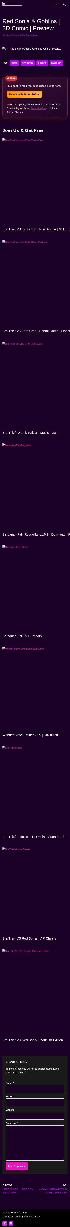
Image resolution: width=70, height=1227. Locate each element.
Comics (6, 35)
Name (10, 1083)
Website (10, 1109)
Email (9, 1096)
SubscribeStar (38, 108)
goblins (42, 63)
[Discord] (11, 1223)
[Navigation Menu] (57, 4)
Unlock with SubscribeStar (24, 94)
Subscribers (32, 35)
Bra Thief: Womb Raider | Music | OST (30, 432)
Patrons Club (18, 35)
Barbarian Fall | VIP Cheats (22, 636)
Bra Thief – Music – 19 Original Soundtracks (34, 836)
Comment (12, 1123)
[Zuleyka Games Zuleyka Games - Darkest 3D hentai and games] (12, 4)
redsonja (56, 63)
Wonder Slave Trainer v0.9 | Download (30, 735)
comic (14, 63)
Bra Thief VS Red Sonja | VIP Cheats (29, 938)
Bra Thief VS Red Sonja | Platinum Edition (32, 1040)
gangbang (27, 63)
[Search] (64, 4)
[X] (4, 1223)
